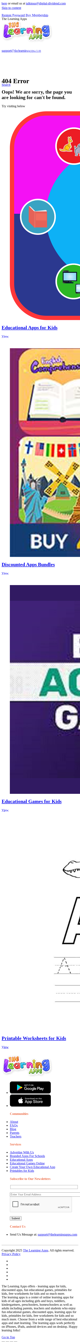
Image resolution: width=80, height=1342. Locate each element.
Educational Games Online (27, 1163)
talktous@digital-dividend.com (34, 3)
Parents (14, 1132)
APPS (15, 51)
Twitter (59, 33)
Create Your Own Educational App (32, 1167)
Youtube (46, 33)
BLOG (49, 25)
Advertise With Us (22, 1152)
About (14, 1121)
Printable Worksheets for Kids (34, 1038)
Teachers (15, 1136)
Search (31, 41)
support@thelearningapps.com (57, 1234)
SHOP (64, 25)
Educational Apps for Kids (29, 327)
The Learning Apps (35, 1250)
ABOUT (33, 25)
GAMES (56, 51)
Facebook (17, 41)
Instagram (32, 33)
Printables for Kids (22, 1170)
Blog (13, 1129)
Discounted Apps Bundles (28, 564)
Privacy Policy (11, 1254)
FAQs (14, 1125)
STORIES (18, 25)
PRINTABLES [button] (35, 51)
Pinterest (17, 33)
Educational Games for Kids (32, 801)
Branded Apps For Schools (27, 1156)
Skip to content (11, 8)
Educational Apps (21, 1159)
